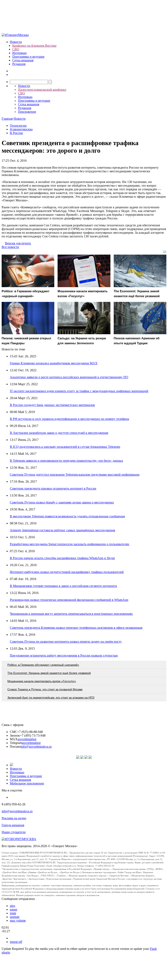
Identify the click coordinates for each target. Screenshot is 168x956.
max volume (18, 920)
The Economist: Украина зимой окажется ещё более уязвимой (49, 673)
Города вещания (13, 825)
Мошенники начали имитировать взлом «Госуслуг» (41, 681)
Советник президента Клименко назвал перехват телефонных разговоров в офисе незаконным (76, 627)
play (12, 905)
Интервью (19, 53)
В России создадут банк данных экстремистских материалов (52, 405)
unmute (14, 917)
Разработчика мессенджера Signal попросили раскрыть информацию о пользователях (69, 544)
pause (13, 909)
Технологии (18, 125)
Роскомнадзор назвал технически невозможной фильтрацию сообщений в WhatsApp (69, 600)
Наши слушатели (14, 832)
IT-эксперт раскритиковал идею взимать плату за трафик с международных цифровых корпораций (79, 391)
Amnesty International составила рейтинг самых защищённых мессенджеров (62, 530)
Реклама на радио (14, 818)
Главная (7, 118)
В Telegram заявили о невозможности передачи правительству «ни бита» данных (66, 460)
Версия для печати (18, 243)
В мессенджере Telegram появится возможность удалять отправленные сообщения (67, 516)
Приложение (27, 111)
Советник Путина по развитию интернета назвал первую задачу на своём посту (66, 641)
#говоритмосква (21, 129)
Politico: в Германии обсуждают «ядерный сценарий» (43, 664)
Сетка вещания (22, 60)
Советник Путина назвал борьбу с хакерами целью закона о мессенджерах (62, 502)
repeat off (16, 942)
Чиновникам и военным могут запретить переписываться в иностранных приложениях (71, 613)
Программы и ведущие (28, 56)
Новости (16, 42)
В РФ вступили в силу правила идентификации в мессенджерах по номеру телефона (69, 419)
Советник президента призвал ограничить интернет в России (53, 488)
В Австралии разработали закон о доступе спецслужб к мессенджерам (59, 433)
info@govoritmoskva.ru (36, 746)
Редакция (18, 64)
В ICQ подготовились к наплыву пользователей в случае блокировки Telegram (65, 446)
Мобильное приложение (27, 783)
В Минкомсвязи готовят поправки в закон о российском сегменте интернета (63, 586)
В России (16, 133)
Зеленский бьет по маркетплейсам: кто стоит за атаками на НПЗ (50, 697)
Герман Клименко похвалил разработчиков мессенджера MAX (54, 363)
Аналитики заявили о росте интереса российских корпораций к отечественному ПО (69, 377)
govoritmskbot (27, 739)
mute (13, 913)
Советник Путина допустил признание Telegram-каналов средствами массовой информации (75, 474)
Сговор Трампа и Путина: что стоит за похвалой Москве (45, 689)
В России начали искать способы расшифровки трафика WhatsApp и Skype (62, 558)
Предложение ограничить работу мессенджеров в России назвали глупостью (64, 655)
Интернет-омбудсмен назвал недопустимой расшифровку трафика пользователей (67, 572)
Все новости (10, 247)
